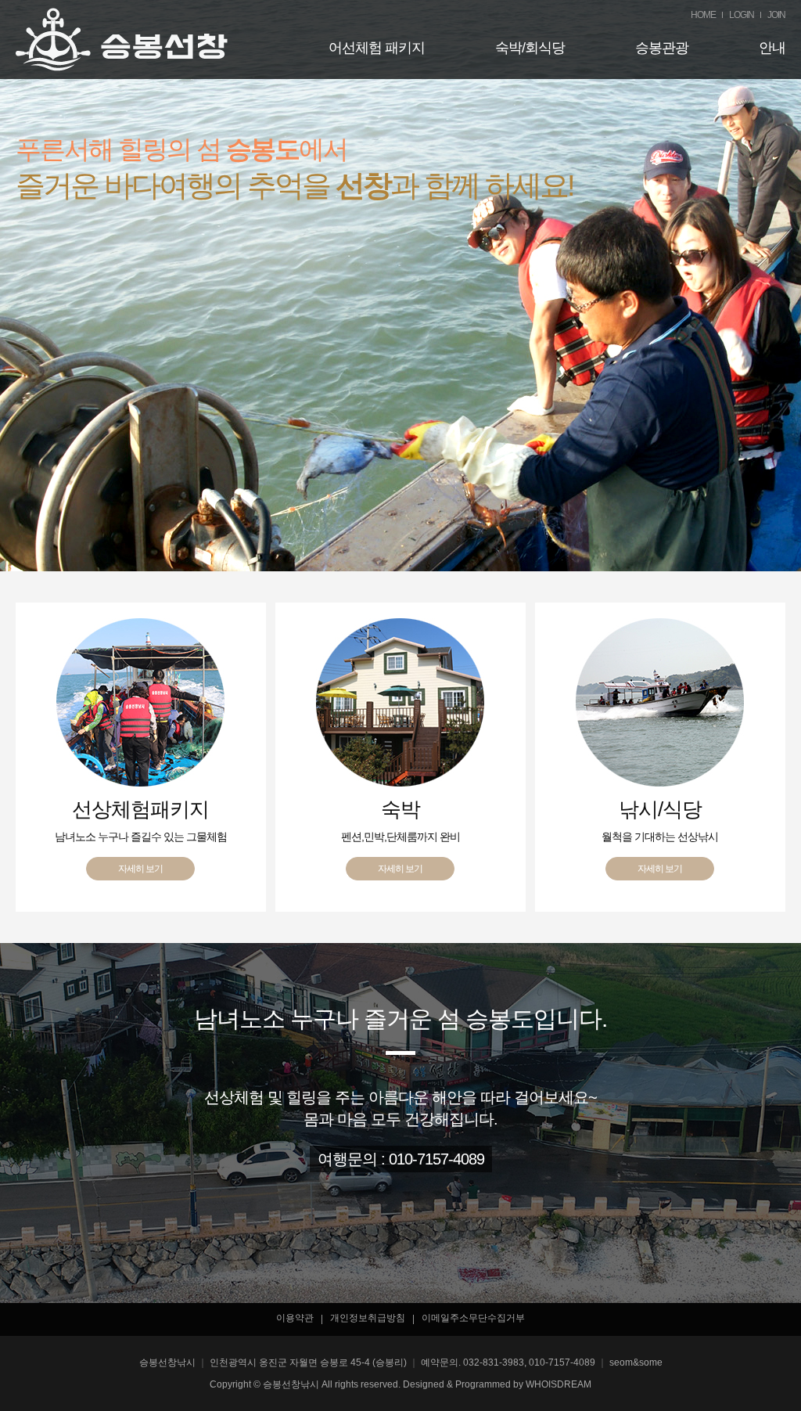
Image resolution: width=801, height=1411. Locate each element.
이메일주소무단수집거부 (473, 1317)
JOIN (776, 14)
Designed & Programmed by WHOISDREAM (497, 1384)
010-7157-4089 (436, 1159)
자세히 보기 (140, 868)
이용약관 (295, 1317)
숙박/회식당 (530, 48)
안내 (772, 48)
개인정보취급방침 (367, 1317)
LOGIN (741, 14)
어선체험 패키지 (377, 48)
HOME (703, 14)
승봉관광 (661, 48)
